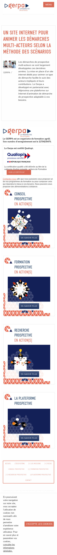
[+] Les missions (34, 463)
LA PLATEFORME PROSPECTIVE (40, 475)
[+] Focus (48, 463)
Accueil (8, 463)
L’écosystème (20, 463)
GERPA (6, 72)
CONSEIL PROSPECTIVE (16, 469)
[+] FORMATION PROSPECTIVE (38, 469)
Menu (48, 4)
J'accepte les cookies (39, 524)
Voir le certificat (17, 172)
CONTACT (28, 480)
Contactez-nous (9, 179)
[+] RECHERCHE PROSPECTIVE (16, 475)
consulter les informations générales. (9, 548)
